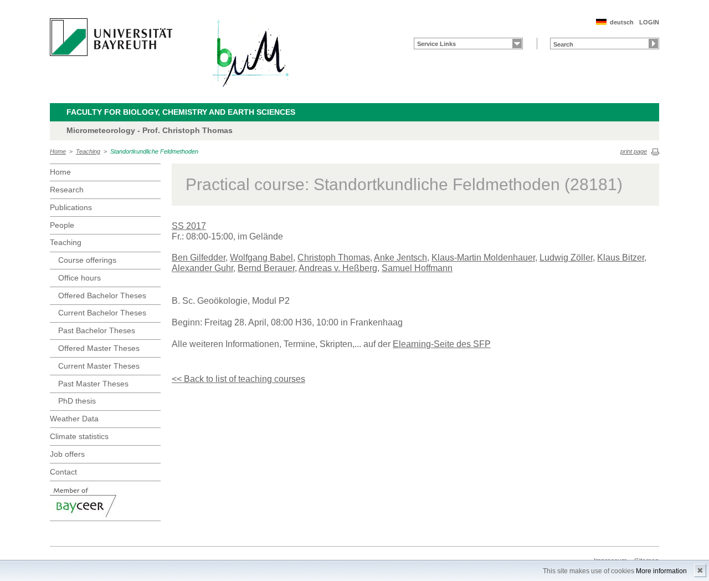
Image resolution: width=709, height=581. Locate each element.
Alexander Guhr (202, 268)
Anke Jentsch (400, 257)
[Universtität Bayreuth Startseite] (111, 37)
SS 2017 (189, 226)
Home (58, 151)
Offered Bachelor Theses (102, 295)
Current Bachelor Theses (102, 312)
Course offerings (87, 260)
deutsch (622, 22)
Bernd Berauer (266, 268)
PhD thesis (77, 400)
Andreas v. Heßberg (338, 268)
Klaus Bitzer (620, 257)
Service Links (436, 43)
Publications (71, 207)
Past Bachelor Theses (96, 330)
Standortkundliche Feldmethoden (154, 151)
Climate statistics (79, 436)
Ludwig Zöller (566, 257)
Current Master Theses (99, 365)
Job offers (67, 454)
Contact (63, 471)
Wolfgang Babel (261, 257)
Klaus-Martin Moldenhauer (483, 257)
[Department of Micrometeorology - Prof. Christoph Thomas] (250, 53)
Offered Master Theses (99, 348)
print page (633, 151)
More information (661, 571)
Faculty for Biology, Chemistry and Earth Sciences (180, 112)
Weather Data (74, 418)
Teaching (88, 151)
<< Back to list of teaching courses (238, 379)
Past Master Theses (93, 383)
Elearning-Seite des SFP (442, 344)
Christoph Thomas (333, 257)
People (62, 225)
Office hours (79, 277)
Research (67, 189)
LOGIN (649, 22)
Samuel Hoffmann (417, 268)
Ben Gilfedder (198, 257)
